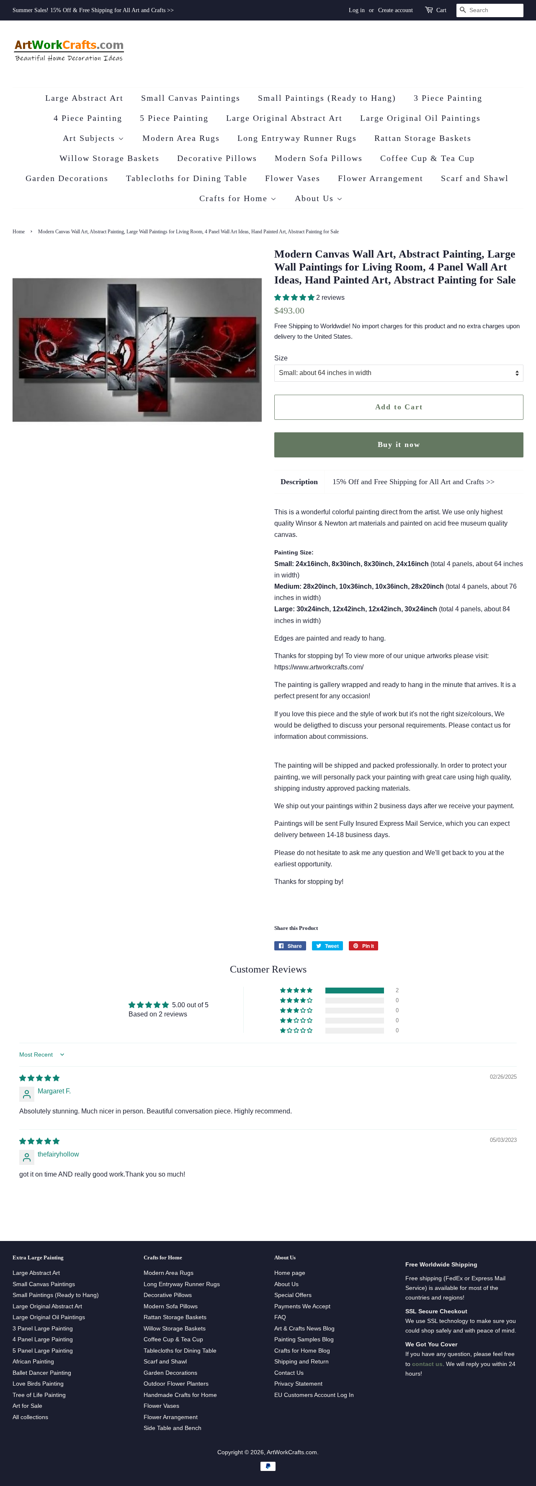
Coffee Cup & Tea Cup (427, 158)
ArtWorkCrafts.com (292, 1452)
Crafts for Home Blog (302, 1351)
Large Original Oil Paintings (420, 118)
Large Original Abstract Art (284, 118)
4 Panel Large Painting (43, 1339)
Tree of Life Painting (39, 1395)
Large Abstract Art (84, 97)
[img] (39, 1078)
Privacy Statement (298, 1384)
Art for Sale (27, 1406)
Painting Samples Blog (304, 1339)
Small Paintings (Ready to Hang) (327, 97)
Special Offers (293, 1295)
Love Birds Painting (38, 1384)
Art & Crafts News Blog (304, 1328)
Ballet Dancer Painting (42, 1373)
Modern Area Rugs (181, 138)
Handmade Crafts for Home (180, 1395)
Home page (289, 1273)
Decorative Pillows (217, 158)
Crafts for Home (235, 198)
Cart (441, 10)
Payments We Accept (302, 1306)
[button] (295, 297)
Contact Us (289, 1373)
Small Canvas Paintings (190, 97)
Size (281, 358)
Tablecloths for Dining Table (186, 178)
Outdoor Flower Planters (176, 1384)
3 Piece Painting (448, 97)
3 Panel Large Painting (43, 1328)
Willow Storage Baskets (109, 158)
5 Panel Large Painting (43, 1351)
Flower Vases (292, 178)
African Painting (33, 1361)
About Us (316, 198)
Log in (357, 10)
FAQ (280, 1317)
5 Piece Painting (174, 118)
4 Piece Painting (88, 118)
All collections (30, 1417)
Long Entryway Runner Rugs (297, 138)
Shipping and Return (301, 1361)
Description (299, 481)
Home (19, 232)
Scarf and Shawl (475, 178)
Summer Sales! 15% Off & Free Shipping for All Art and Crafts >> (93, 10)
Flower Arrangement (380, 178)
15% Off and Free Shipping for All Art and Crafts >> (413, 481)
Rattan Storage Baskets (423, 138)
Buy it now (399, 444)
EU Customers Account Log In (314, 1395)
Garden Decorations (67, 178)
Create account (395, 10)
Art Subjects (90, 138)
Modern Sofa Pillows (319, 158)
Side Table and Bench (172, 1428)
